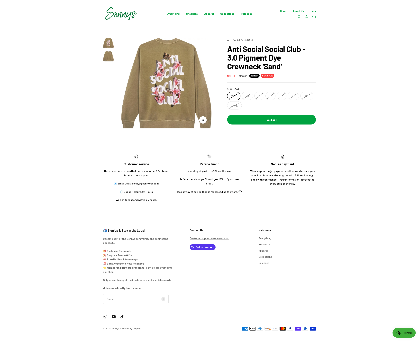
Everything (173, 13)
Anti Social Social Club (240, 40)
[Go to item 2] (108, 56)
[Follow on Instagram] (105, 316)
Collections (227, 13)
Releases (247, 13)
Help (313, 10)
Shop (283, 10)
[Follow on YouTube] (113, 316)
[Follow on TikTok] (122, 316)
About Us (298, 10)
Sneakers (192, 13)
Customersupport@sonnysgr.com (209, 238)
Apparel (209, 13)
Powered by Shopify (130, 328)
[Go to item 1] (108, 43)
